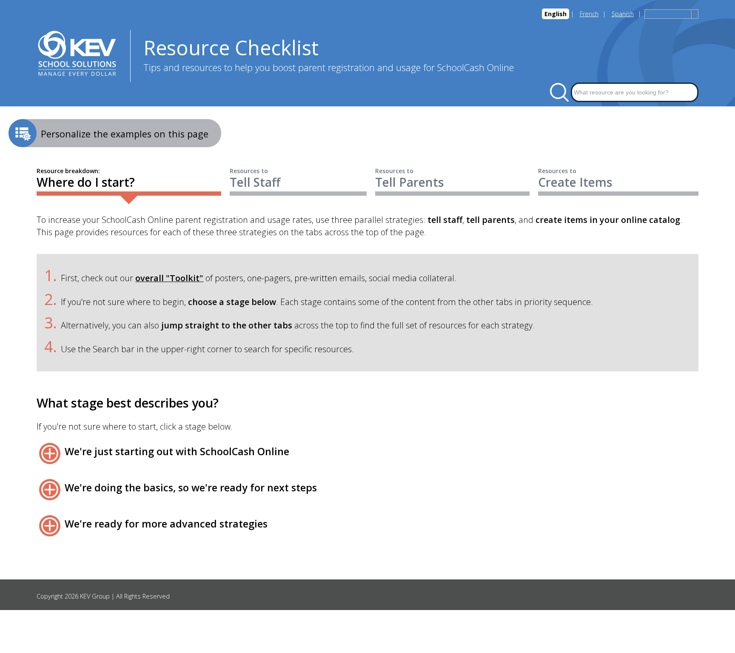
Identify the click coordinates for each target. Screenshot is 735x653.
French (589, 14)
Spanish (623, 14)
